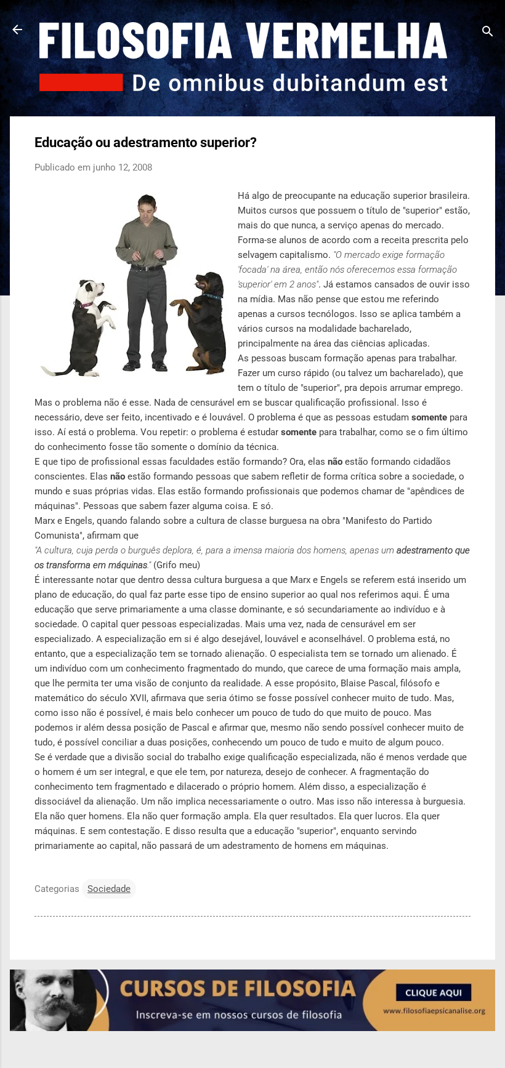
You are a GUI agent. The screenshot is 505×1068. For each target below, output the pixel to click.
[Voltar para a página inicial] (17, 30)
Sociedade (109, 888)
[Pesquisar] (487, 33)
